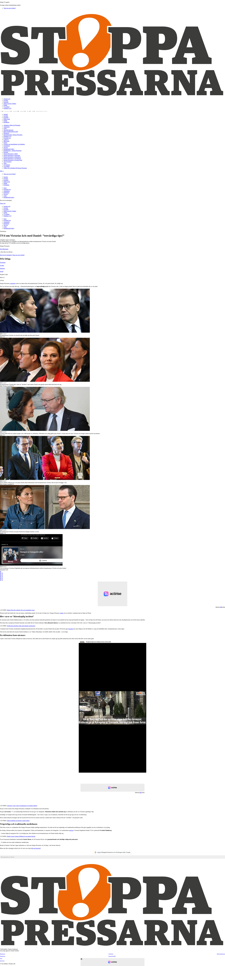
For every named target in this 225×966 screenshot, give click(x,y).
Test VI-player (8, 161)
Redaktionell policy (41, 111)
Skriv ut (2, 277)
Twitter (2, 265)
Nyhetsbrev (7, 146)
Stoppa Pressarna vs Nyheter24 (12, 158)
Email (1, 271)
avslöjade (12, 283)
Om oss (29, 111)
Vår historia (7, 165)
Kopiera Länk (4, 274)
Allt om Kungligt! (36, 848)
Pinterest (2, 268)
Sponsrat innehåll (111, 956)
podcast (71, 830)
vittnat (61, 613)
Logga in (6, 139)
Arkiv (33, 111)
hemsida (70, 629)
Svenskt (6, 100)
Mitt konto (6, 141)
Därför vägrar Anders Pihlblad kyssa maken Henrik (21, 836)
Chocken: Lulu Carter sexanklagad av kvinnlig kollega (22, 805)
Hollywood (7, 119)
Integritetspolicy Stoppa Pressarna (13, 134)
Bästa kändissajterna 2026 (11, 131)
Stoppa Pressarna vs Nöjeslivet (12, 157)
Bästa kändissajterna (221, 953)
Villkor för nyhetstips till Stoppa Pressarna (15, 168)
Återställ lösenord (8, 130)
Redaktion (23, 111)
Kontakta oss (8, 111)
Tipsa (2, 111)
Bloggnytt (6, 133)
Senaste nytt (7, 99)
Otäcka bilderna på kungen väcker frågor (18, 820)
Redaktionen (2, 953)
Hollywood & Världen (10, 103)
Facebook (2, 262)
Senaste (6, 114)
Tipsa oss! (3, 203)
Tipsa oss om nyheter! (10, 8)
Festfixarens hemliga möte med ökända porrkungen (21, 626)
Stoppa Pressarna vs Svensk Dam (13, 160)
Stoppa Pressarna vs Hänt (11, 153)
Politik (5, 105)
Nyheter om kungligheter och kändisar (14, 144)
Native (5, 142)
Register (6, 152)
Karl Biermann (4, 249)
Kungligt (6, 102)
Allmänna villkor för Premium (12, 125)
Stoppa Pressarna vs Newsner (12, 155)
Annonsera (16, 111)
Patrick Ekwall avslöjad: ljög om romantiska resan (21, 610)
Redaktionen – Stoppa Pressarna (12, 150)
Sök (1, 171)
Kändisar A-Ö (7, 108)
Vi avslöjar (6, 107)
